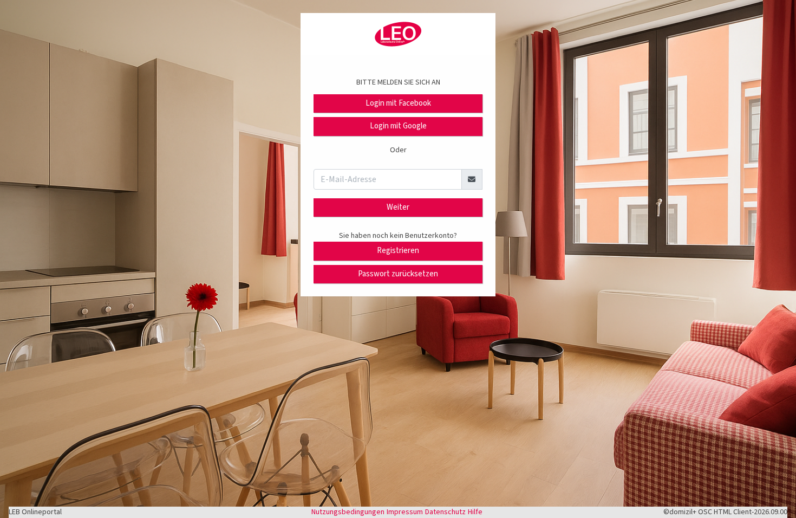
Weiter (398, 207)
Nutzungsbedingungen (347, 512)
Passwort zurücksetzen (398, 274)
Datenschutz (445, 512)
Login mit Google (398, 126)
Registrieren (398, 250)
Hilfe (475, 512)
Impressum (405, 512)
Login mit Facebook (398, 103)
